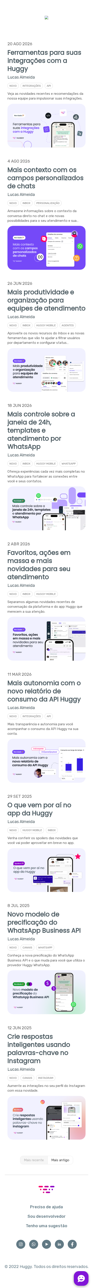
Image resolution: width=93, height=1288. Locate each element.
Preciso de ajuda (46, 1206)
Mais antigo (60, 1160)
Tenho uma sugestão (46, 1225)
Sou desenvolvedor (47, 1216)
